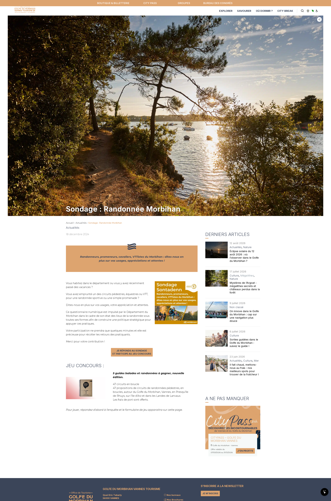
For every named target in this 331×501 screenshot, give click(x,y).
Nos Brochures (174, 500)
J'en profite (245, 450)
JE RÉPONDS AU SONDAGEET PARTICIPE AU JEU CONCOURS (131, 352)
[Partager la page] (319, 19)
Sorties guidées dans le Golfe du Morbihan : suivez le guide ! (244, 343)
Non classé (236, 307)
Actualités (81, 223)
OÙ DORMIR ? (264, 10)
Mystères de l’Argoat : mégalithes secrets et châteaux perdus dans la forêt (245, 287)
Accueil (70, 223)
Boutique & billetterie (113, 3)
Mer (256, 360)
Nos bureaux (173, 495)
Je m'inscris (210, 493)
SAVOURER (244, 10)
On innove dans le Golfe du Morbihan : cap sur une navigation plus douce (244, 316)
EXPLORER (225, 10)
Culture (234, 275)
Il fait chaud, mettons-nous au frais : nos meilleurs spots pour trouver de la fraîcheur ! (244, 369)
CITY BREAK (285, 10)
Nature (247, 247)
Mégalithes (247, 275)
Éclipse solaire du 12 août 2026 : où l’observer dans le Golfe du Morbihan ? (244, 256)
